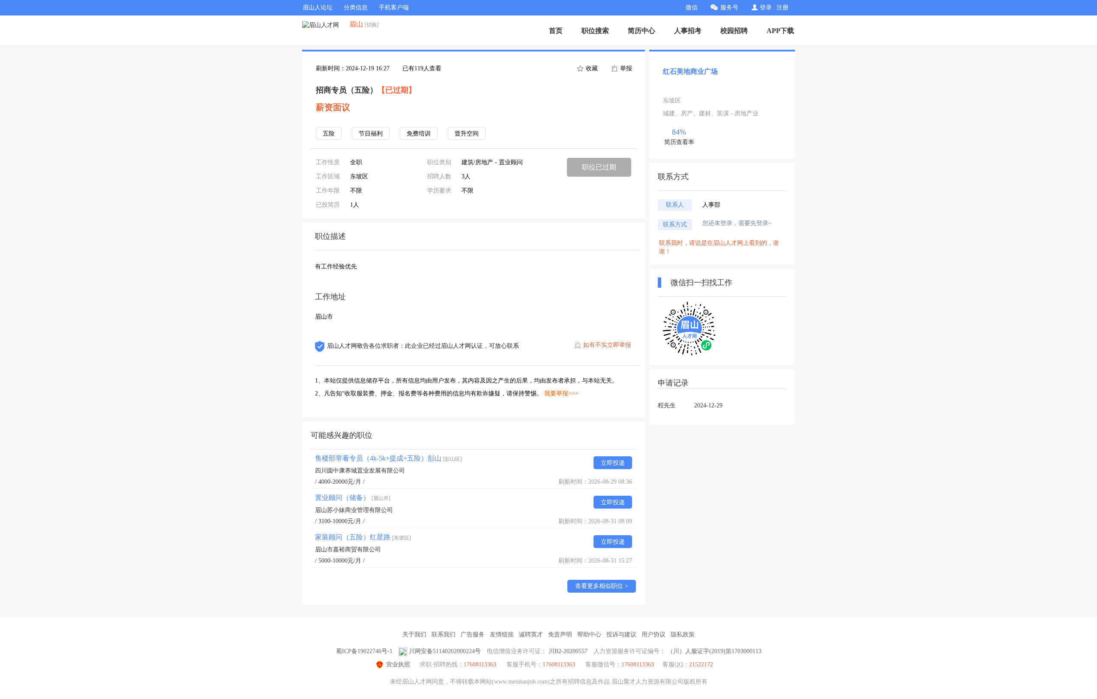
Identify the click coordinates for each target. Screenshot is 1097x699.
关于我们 (414, 634)
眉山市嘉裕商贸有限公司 (348, 549)
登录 (766, 7)
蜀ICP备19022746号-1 (364, 651)
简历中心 (641, 30)
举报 (625, 68)
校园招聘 (734, 30)
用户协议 (653, 634)
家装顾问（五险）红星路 (363, 537)
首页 (556, 30)
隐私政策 (683, 634)
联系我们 (444, 634)
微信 (692, 7)
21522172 (701, 664)
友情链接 (502, 634)
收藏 (591, 68)
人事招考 (687, 30)
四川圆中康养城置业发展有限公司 (360, 470)
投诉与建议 (621, 634)
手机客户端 (394, 7)
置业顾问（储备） (352, 497)
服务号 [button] (729, 7)
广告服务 (473, 634)
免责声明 (560, 634)
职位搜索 (595, 30)
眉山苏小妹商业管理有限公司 (354, 510)
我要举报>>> (561, 393)
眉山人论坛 (318, 7)
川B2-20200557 (567, 651)
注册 (782, 7)
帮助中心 (589, 634)
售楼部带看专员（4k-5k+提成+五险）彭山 (388, 458)
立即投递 (613, 463)
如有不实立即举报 (607, 345)
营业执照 (398, 664)
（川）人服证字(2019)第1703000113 (714, 651)
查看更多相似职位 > (601, 586)
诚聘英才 (531, 634)
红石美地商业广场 (690, 71)
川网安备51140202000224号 (445, 651)
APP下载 (780, 30)
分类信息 (356, 7)
